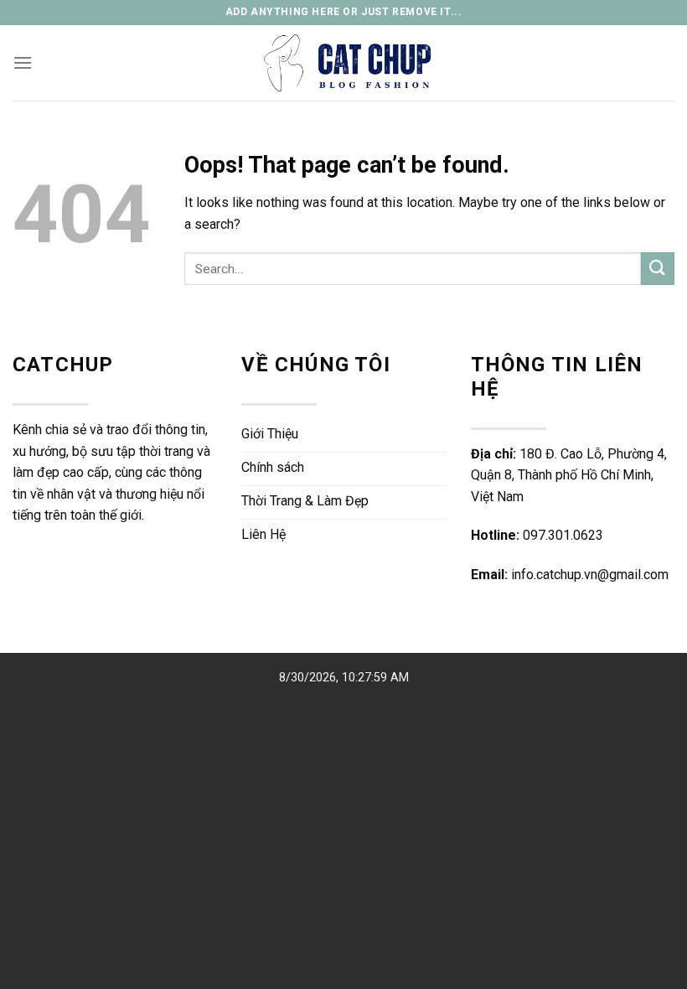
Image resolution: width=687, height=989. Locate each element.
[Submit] (657, 268)
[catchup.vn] (344, 63)
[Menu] (23, 62)
